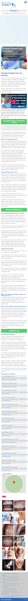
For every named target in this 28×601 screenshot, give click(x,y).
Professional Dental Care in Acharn (10, 573)
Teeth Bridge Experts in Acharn (10, 590)
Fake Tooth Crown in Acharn (9, 589)
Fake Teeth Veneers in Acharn (10, 588)
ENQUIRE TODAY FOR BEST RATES (14, 121)
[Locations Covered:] (1, 2)
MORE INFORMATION (14, 210)
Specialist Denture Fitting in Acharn (11, 592)
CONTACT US (14, 331)
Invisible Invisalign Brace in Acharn (11, 596)
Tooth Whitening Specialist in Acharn (11, 585)
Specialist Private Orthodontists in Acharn (12, 595)
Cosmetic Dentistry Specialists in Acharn (12, 583)
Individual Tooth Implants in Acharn (11, 576)
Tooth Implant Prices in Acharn (10, 580)
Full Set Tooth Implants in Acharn (10, 578)
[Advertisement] (14, 30)
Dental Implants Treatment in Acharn (11, 579)
